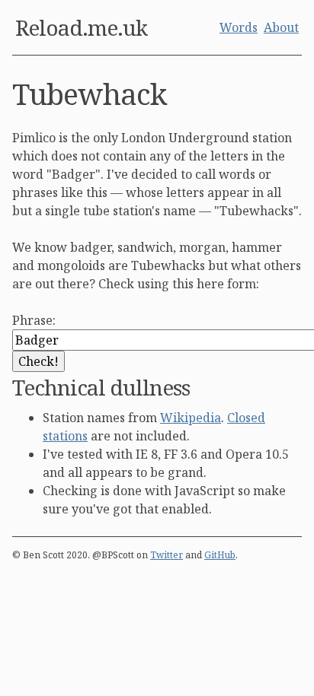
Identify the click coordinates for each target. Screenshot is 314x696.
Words (238, 27)
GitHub (220, 554)
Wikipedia (190, 417)
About (281, 27)
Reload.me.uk (81, 27)
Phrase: (34, 320)
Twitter (166, 554)
